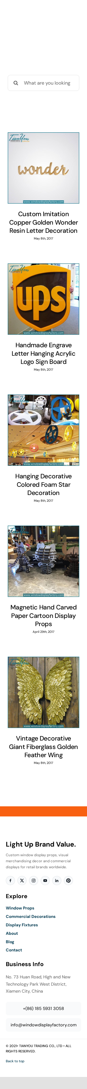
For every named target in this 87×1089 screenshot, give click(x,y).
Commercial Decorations (31, 916)
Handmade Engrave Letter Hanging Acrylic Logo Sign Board (43, 353)
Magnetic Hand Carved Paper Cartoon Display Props (43, 615)
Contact (14, 950)
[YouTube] (45, 880)
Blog (10, 941)
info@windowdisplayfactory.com (44, 1025)
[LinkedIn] (56, 880)
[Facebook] (10, 880)
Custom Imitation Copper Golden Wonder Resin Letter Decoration (43, 222)
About (12, 933)
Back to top (15, 1061)
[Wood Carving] (43, 168)
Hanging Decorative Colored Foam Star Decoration (43, 484)
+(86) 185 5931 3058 (43, 1008)
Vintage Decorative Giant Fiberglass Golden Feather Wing (43, 746)
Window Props (20, 908)
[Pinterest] (68, 880)
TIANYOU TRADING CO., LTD (40, 1046)
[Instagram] (33, 880)
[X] (22, 880)
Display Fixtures (22, 925)
